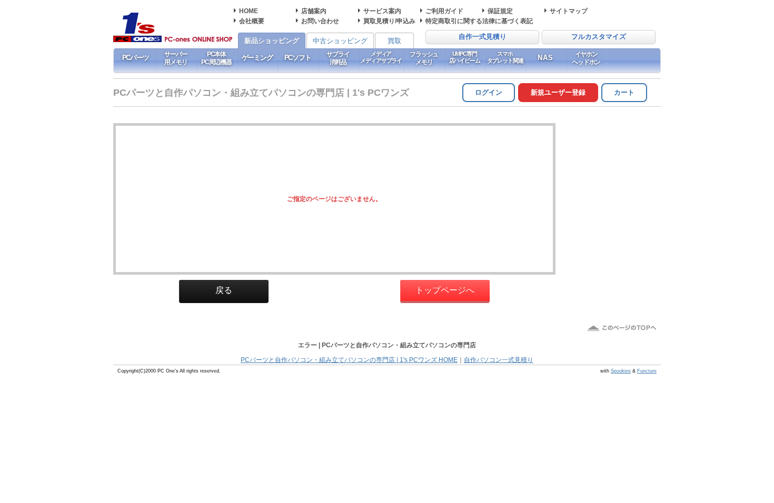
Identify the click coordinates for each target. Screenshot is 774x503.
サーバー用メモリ (175, 58)
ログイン (488, 92)
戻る (223, 290)
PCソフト (297, 58)
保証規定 (500, 10)
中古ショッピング (340, 41)
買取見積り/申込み (389, 20)
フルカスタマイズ (598, 37)
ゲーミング (257, 58)
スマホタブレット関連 (505, 57)
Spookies (621, 371)
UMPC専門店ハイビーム (464, 57)
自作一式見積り (483, 37)
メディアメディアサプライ (381, 57)
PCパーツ (135, 58)
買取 (394, 41)
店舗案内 (313, 10)
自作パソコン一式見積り (498, 360)
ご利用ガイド (444, 10)
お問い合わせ (320, 20)
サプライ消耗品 (337, 58)
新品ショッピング (271, 41)
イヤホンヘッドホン (586, 58)
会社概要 (251, 20)
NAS (546, 58)
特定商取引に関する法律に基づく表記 (479, 20)
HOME (248, 10)
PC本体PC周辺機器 (216, 58)
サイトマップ (569, 10)
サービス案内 (382, 10)
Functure (647, 371)
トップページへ (444, 290)
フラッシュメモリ (424, 58)
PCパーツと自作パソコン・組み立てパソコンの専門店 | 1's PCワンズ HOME (349, 360)
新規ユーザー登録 (558, 92)
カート (624, 92)
